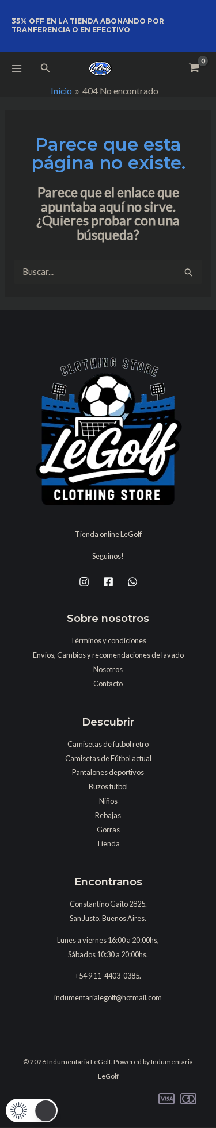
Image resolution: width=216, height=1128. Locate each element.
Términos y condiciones (108, 640)
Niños (108, 800)
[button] (45, 68)
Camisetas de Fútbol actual (108, 758)
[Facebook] (108, 582)
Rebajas (108, 815)
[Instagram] (84, 582)
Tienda (108, 843)
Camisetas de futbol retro (108, 744)
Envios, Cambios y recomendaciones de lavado (108, 654)
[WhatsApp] (132, 582)
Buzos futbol (108, 786)
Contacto (108, 683)
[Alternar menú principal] (17, 68)
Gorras (108, 829)
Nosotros (108, 669)
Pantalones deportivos (108, 772)
